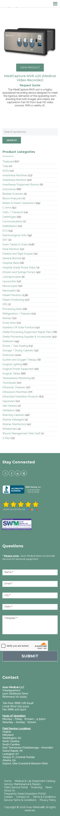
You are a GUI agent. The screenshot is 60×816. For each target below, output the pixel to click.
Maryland (7, 734)
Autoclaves (9, 189)
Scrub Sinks (9, 322)
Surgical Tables (11, 373)
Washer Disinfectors (14, 424)
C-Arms (7, 207)
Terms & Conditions (44, 796)
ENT (5, 239)
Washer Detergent (13, 419)
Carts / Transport (12, 212)
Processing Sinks (12, 309)
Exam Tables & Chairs (15, 244)
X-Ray (6, 438)
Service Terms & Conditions (20, 800)
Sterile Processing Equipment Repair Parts (27, 332)
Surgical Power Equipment (18, 368)
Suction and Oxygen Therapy (19, 359)
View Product (30, 67)
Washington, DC (11, 738)
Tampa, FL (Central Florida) (18, 757)
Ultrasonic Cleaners (13, 387)
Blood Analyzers (12, 198)
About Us (9, 790)
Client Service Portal (16, 787)
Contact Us (22, 796)
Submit (30, 656)
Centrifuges (9, 216)
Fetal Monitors (10, 249)
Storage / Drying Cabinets (17, 350)
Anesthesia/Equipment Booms (20, 184)
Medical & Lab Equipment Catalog (35, 780)
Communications (12, 221)
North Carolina (10, 741)
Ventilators (8, 410)
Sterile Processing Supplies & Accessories (26, 336)
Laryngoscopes (11, 276)
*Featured (8, 161)
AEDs (5, 170)
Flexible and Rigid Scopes (17, 253)
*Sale (5, 166)
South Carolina (11, 744)
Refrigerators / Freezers (16, 313)
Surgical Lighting (12, 364)
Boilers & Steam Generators (18, 203)
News (48, 787)
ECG (5, 230)
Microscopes (10, 285)
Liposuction (9, 281)
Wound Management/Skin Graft (21, 433)
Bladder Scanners (12, 193)
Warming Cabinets (13, 415)
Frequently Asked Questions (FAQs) (25, 793)
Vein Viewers (9, 405)
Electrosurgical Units (14, 235)
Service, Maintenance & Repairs (22, 784)
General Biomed (11, 258)
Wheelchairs (9, 428)
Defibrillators (9, 226)
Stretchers (8, 355)
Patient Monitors (12, 295)
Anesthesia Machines (14, 175)
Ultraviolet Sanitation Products (20, 396)
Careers (8, 796)
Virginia (6, 731)
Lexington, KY (10, 753)
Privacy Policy (48, 800)
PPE (4, 304)
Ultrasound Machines (14, 391)
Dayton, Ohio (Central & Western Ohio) (25, 763)
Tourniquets (9, 382)
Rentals (6, 318)
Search (12, 140)
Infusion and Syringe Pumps (18, 272)
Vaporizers (8, 401)
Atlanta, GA (9, 760)
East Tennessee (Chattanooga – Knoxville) (27, 747)
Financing (36, 787)
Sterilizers (8, 341)
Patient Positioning (13, 299)
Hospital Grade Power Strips (19, 267)
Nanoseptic (9, 290)
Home (7, 780)
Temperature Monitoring (16, 378)
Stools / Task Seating (15, 345)
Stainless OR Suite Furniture (18, 327)
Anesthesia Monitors (14, 179)
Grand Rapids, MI (12, 750)
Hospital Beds (10, 262)
